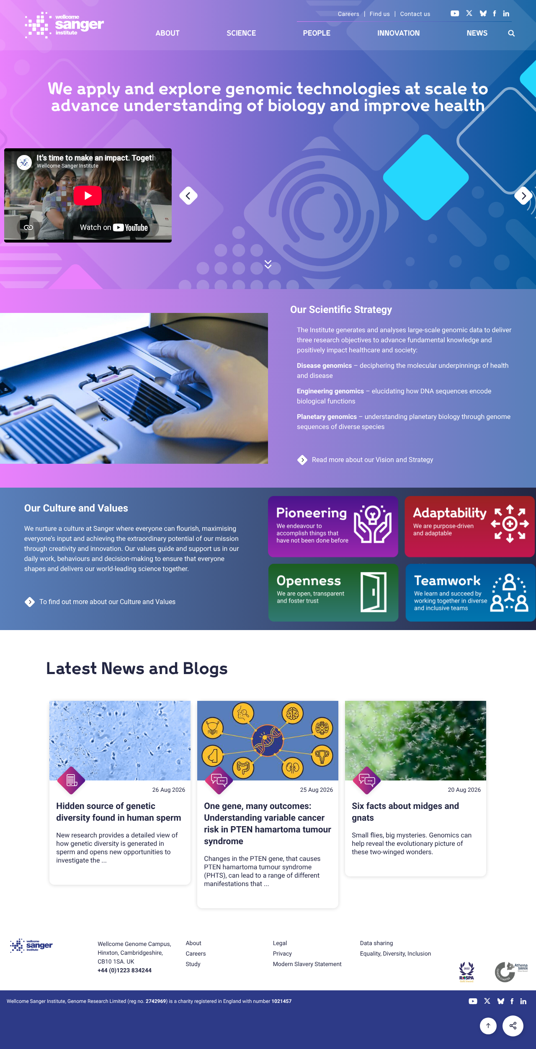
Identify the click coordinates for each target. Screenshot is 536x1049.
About (168, 33)
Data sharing (376, 943)
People (317, 33)
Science (241, 33)
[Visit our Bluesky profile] (483, 14)
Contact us (415, 14)
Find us (380, 14)
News (477, 33)
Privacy (282, 954)
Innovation (399, 33)
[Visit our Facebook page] (494, 14)
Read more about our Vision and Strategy (372, 460)
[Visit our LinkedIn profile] (506, 14)
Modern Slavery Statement (307, 964)
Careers (349, 14)
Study (193, 964)
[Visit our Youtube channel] (455, 14)
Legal (280, 943)
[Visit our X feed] (469, 14)
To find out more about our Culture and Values (107, 602)
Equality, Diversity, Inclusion (395, 954)
